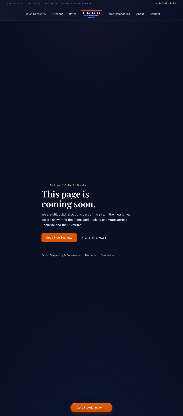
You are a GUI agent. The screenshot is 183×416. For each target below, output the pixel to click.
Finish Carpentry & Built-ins (60, 255)
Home (90, 255)
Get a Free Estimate (59, 237)
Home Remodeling (118, 13)
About (140, 13)
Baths (72, 13)
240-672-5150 (167, 3)
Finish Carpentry (35, 13)
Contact (155, 13)
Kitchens (57, 13)
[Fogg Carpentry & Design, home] (91, 14)
